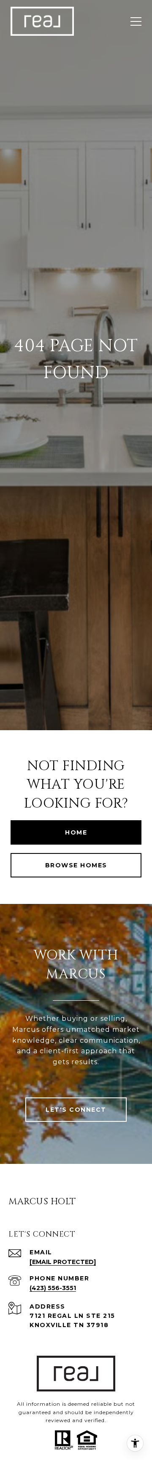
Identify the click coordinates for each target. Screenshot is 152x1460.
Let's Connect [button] (76, 1109)
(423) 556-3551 (53, 1288)
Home (76, 832)
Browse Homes (76, 865)
